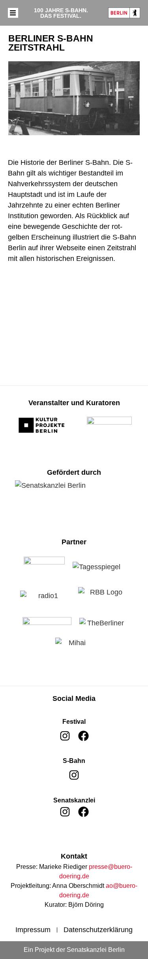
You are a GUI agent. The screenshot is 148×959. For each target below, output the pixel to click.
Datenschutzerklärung (98, 930)
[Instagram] (65, 736)
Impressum (33, 930)
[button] (13, 13)
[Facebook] (83, 736)
